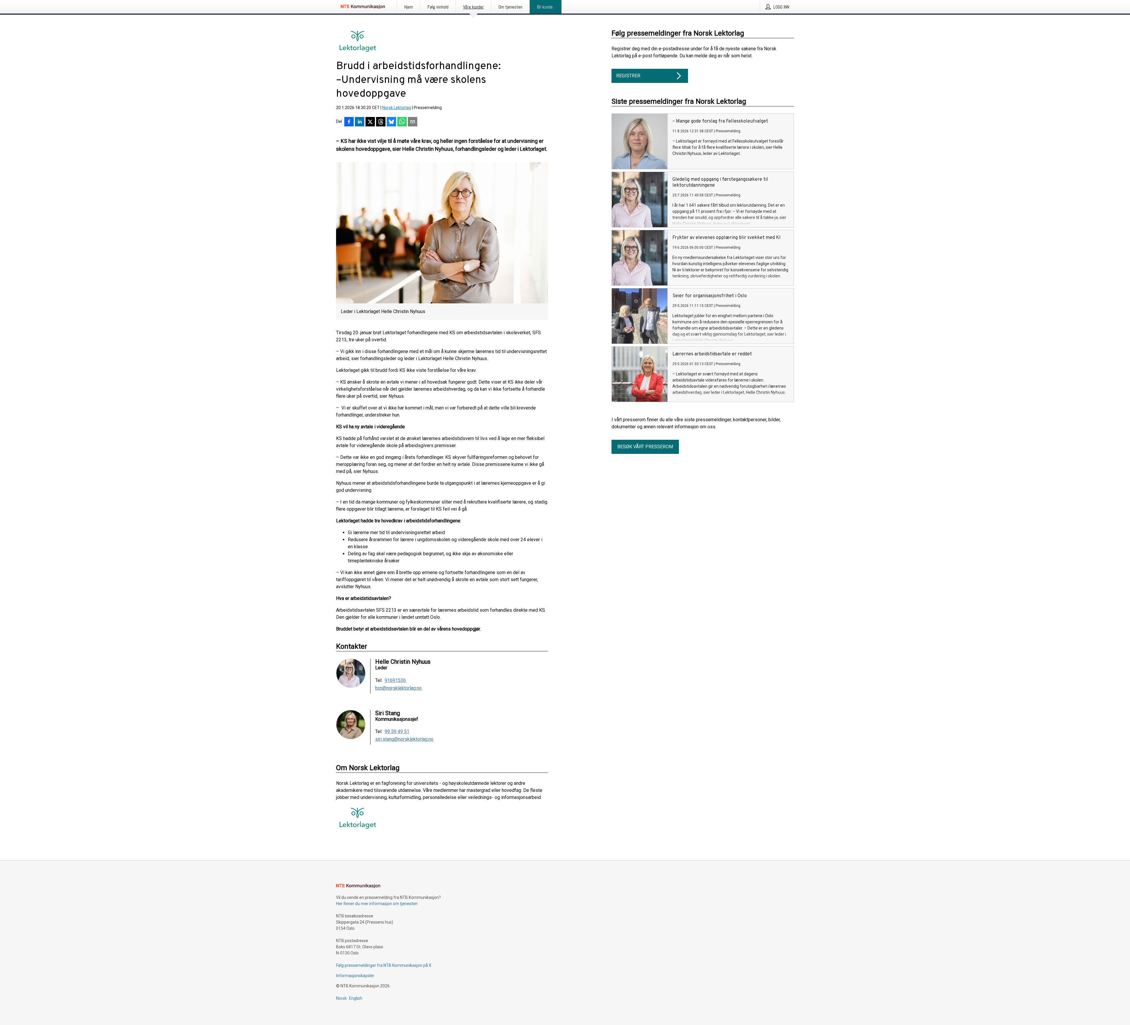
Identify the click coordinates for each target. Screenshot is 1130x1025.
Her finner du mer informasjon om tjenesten (377, 903)
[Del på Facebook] (349, 122)
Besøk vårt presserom (645, 446)
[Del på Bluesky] (391, 122)
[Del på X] (370, 122)
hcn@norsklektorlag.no (398, 688)
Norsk (341, 998)
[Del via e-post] (412, 122)
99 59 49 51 (397, 731)
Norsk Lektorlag (396, 107)
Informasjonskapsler (355, 975)
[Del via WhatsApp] (402, 122)
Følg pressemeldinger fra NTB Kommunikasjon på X (383, 965)
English (355, 998)
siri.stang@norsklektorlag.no (404, 739)
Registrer (628, 75)
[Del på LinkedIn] (359, 122)
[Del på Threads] (380, 122)
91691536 (395, 680)
